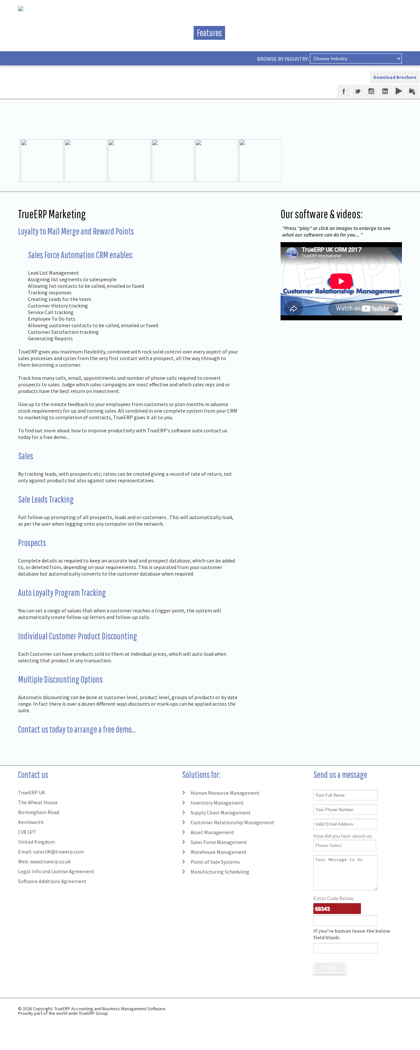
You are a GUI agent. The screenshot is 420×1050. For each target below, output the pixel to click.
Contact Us (382, 32)
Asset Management (212, 832)
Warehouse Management (219, 852)
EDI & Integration (155, 32)
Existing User (257, 32)
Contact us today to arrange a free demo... (77, 729)
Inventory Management (217, 802)
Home (29, 32)
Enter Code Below (351, 918)
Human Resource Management (225, 792)
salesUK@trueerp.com (58, 851)
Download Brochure (394, 77)
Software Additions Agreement (52, 881)
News (343, 32)
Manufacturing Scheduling (220, 871)
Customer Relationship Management (232, 822)
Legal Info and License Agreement (56, 871)
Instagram (371, 91)
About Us (67, 32)
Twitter (357, 91)
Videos (105, 32)
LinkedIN (385, 91)
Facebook (343, 91)
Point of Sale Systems (215, 861)
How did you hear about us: (342, 836)
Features (209, 32)
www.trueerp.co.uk (50, 861)
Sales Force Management (219, 842)
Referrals (306, 32)
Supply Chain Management (221, 812)
